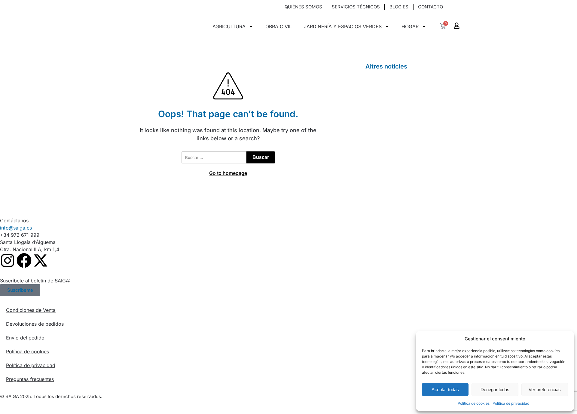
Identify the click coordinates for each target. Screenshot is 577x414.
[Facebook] (24, 260)
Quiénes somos (303, 7)
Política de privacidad (511, 403)
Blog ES (398, 7)
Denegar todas (495, 389)
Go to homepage (228, 173)
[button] (455, 7)
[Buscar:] (214, 157)
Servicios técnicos (356, 7)
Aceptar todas (445, 389)
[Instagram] (7, 260)
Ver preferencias (545, 389)
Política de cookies (474, 403)
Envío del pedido (25, 338)
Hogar (410, 26)
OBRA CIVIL (278, 26)
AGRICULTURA (229, 26)
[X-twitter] (40, 260)
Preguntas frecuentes (30, 379)
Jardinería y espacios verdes (343, 26)
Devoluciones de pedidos (35, 324)
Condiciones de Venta (31, 310)
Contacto (430, 7)
